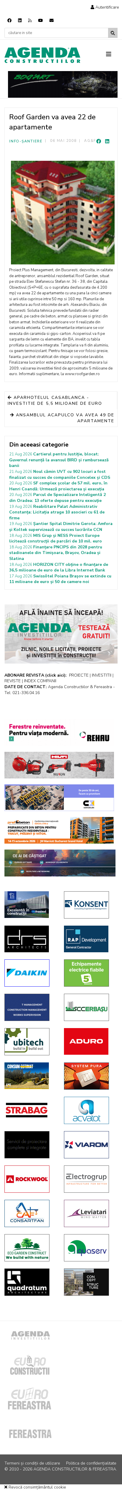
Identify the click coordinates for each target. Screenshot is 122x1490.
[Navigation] (112, 54)
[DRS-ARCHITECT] (29, 939)
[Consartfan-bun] (29, 1213)
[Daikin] (29, 973)
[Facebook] (9, 20)
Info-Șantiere (26, 141)
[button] (105, 7)
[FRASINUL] (29, 904)
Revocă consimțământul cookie (36, 1487)
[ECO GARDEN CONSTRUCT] (29, 1247)
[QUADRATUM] (29, 1282)
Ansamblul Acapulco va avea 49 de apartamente (64, 418)
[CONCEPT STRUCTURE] (89, 1282)
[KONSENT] (89, 905)
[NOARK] (89, 973)
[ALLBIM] (59, 863)
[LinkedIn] (107, 141)
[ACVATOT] (89, 1110)
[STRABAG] (29, 1110)
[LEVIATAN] (89, 1213)
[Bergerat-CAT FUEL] (29, 1075)
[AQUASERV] (89, 1247)
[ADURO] (89, 1041)
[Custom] (30, 20)
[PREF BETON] (59, 830)
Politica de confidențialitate (91, 1463)
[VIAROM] (89, 1144)
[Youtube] (40, 20)
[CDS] (29, 1144)
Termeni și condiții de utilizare (32, 1463)
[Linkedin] (20, 20)
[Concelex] (59, 797)
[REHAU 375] (59, 732)
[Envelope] (51, 20)
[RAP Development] (89, 939)
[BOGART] (63, 84)
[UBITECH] (29, 1041)
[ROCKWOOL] (29, 1179)
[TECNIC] (29, 1007)
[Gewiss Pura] (89, 1076)
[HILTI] (59, 765)
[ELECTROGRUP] (89, 1179)
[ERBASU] (89, 1007)
